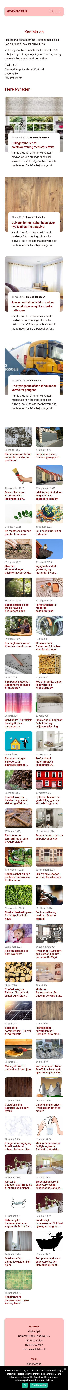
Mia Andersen (34, 380)
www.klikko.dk (37, 1349)
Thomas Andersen (39, 137)
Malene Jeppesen (35, 297)
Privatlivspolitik (39, 1385)
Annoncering (34, 1364)
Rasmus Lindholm (35, 217)
